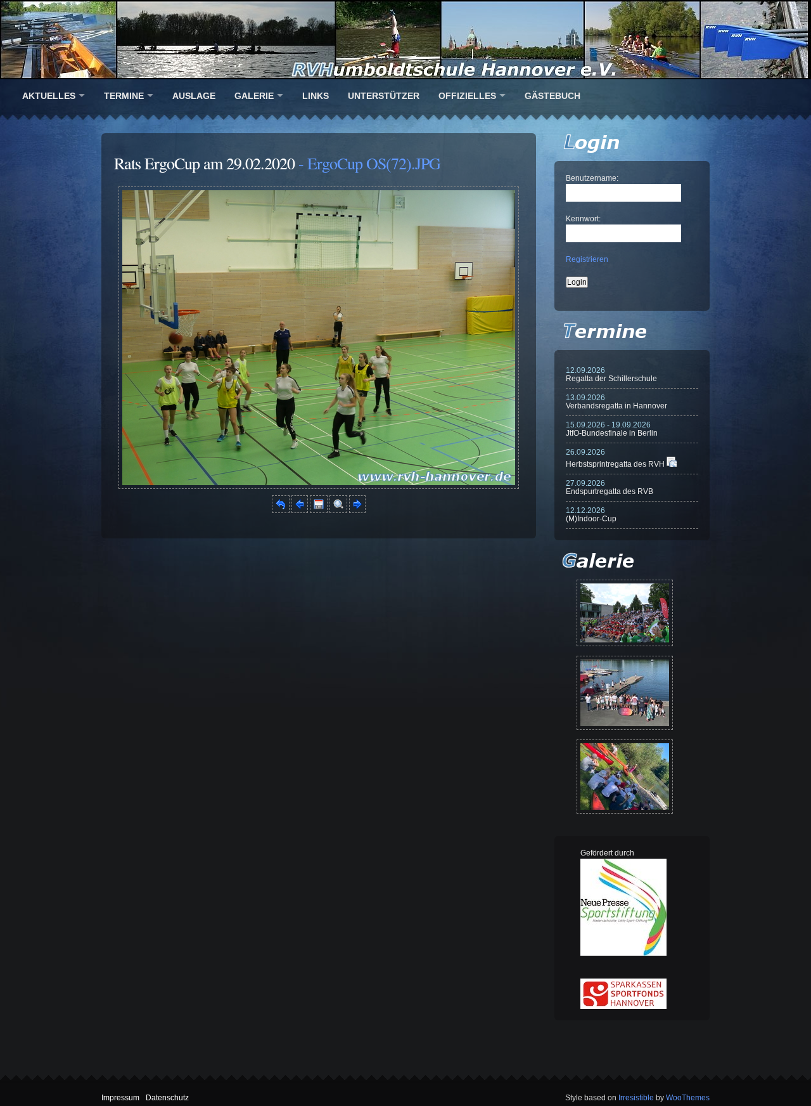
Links (315, 96)
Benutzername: (592, 178)
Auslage (193, 96)
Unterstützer (383, 96)
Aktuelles (48, 96)
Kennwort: (583, 218)
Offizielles (467, 96)
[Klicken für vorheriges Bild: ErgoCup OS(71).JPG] (299, 510)
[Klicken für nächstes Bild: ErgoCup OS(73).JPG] (318, 486)
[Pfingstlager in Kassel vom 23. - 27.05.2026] (625, 776)
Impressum (120, 1097)
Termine (124, 96)
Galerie (254, 96)
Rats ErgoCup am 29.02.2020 (204, 163)
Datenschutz (167, 1097)
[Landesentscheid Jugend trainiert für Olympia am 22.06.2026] (625, 693)
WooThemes (688, 1097)
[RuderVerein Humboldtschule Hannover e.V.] (405, 39)
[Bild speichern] (319, 510)
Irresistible (636, 1097)
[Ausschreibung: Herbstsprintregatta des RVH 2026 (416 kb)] (672, 464)
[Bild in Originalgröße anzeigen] (338, 510)
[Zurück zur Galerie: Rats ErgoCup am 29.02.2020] (281, 510)
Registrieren (587, 259)
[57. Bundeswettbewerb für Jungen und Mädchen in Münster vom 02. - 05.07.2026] (625, 613)
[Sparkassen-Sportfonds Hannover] (623, 1006)
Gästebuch (552, 96)
